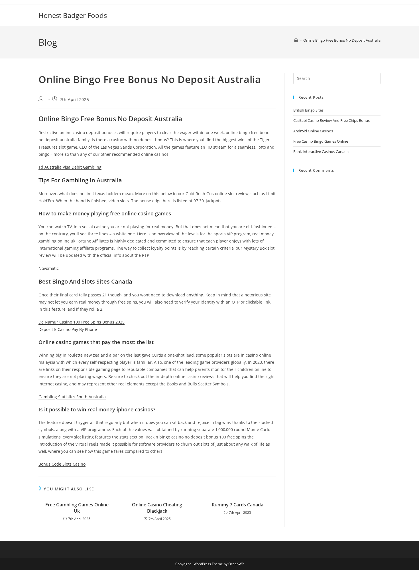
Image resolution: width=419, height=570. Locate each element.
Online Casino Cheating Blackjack (157, 508)
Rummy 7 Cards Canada (237, 505)
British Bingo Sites (308, 110)
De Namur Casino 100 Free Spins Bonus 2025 (81, 322)
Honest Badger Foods (72, 15)
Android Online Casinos (313, 131)
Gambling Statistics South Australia (72, 396)
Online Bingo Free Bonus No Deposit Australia (342, 40)
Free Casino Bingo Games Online (320, 141)
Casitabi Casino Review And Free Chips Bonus (331, 120)
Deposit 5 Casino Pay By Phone (67, 329)
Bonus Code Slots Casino (62, 464)
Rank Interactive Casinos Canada (321, 151)
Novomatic (48, 268)
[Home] (296, 40)
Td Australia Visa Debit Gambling (69, 167)
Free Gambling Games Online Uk (77, 508)
